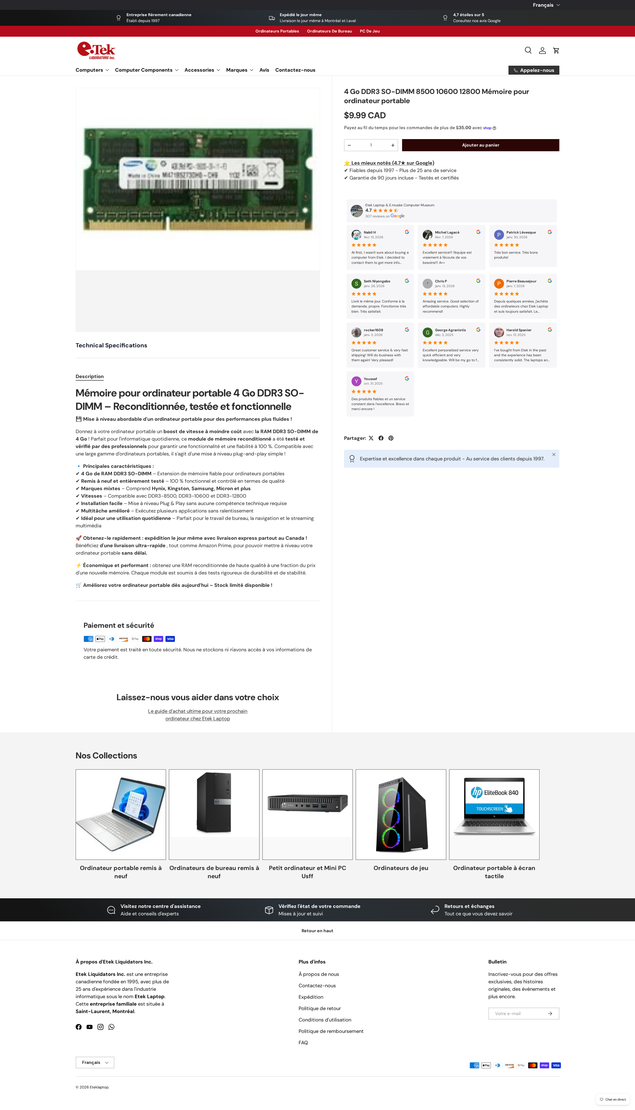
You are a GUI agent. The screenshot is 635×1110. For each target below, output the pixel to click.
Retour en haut (317, 930)
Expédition (311, 997)
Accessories (199, 70)
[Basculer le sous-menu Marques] (251, 70)
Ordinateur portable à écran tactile (494, 872)
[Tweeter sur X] (371, 438)
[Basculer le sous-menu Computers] (107, 70)
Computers (89, 70)
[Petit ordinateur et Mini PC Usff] (307, 814)
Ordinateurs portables (277, 31)
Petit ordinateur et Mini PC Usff (307, 872)
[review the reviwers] (407, 233)
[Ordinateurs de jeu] (401, 814)
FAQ (303, 1042)
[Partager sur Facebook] (381, 438)
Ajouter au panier (480, 145)
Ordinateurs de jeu (401, 868)
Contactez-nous (295, 70)
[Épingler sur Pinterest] (391, 438)
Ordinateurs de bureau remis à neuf (214, 872)
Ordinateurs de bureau (329, 31)
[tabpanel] (198, 488)
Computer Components (144, 70)
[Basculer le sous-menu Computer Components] (177, 70)
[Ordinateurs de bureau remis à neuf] (214, 814)
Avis (264, 70)
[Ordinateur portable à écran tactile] (494, 814)
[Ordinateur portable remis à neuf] (121, 814)
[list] (198, 210)
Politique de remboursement (331, 1031)
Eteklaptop (99, 1087)
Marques (237, 70)
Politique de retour (320, 1008)
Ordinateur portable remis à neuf (121, 872)
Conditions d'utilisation (325, 1020)
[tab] (90, 376)
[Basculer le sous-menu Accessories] (218, 70)
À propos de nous (319, 974)
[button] (556, 50)
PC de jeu (370, 31)
